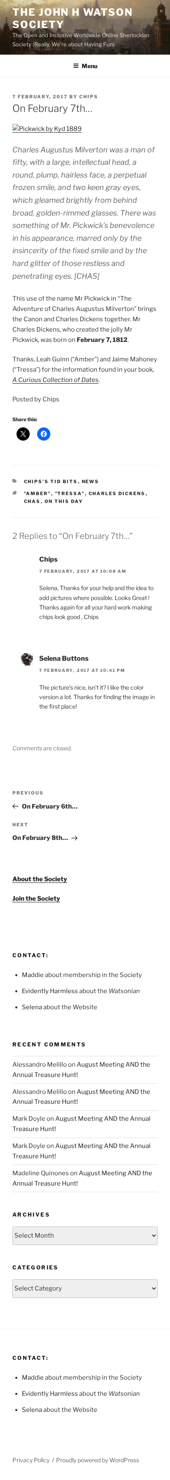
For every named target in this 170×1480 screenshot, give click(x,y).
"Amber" (37, 493)
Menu (89, 65)
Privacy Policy (31, 1459)
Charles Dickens (117, 493)
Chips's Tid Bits (51, 481)
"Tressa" (70, 493)
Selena (32, 1007)
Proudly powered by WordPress (97, 1459)
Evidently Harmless (50, 991)
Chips (88, 97)
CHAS (32, 501)
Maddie (33, 975)
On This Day (64, 501)
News (90, 481)
